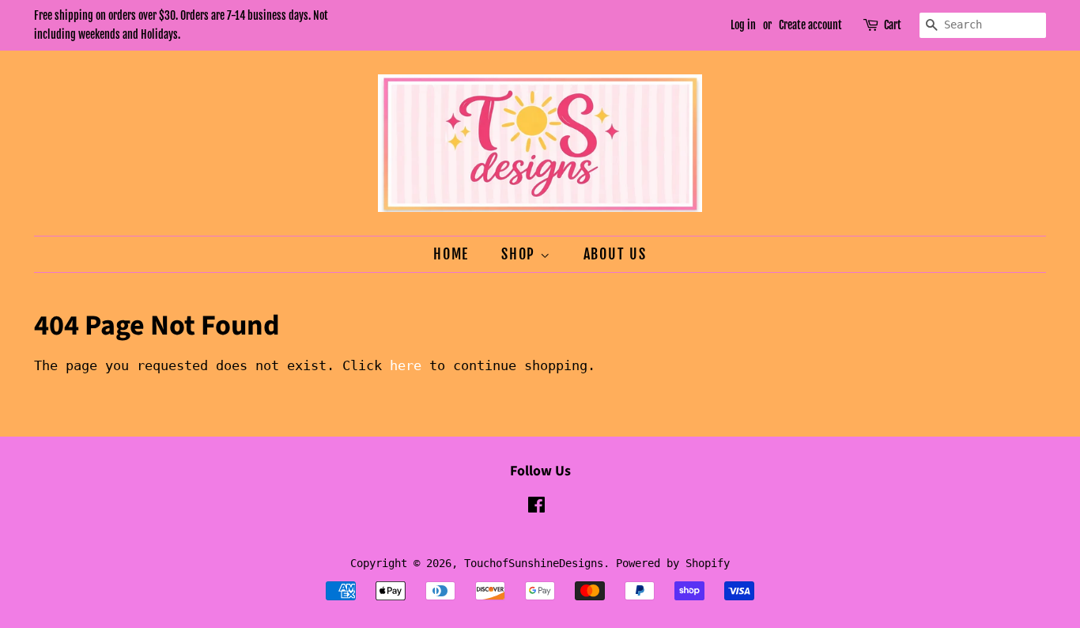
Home (451, 254)
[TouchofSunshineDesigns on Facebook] (536, 507)
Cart (892, 25)
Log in (743, 25)
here (405, 365)
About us (615, 254)
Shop (520, 254)
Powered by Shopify (673, 563)
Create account (810, 25)
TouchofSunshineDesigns (533, 563)
